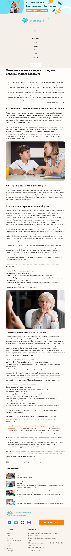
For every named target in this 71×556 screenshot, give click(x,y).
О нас (35, 50)
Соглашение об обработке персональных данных (43, 533)
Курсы (35, 31)
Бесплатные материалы (14, 540)
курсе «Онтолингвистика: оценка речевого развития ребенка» (33, 437)
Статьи (35, 46)
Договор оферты (33, 535)
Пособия (35, 57)
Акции (35, 42)
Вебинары (35, 35)
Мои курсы (10, 550)
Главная (9, 533)
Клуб (35, 54)
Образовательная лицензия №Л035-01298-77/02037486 (46, 543)
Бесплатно (35, 38)
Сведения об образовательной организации (42, 538)
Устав (29, 540)
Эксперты (10, 548)
